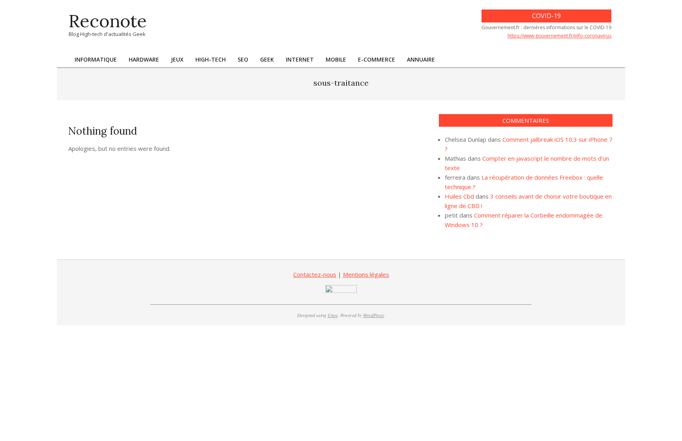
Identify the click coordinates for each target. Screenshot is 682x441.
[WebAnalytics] (341, 290)
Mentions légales (366, 274)
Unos (333, 315)
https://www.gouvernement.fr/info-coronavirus (559, 35)
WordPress (373, 315)
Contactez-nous (314, 274)
